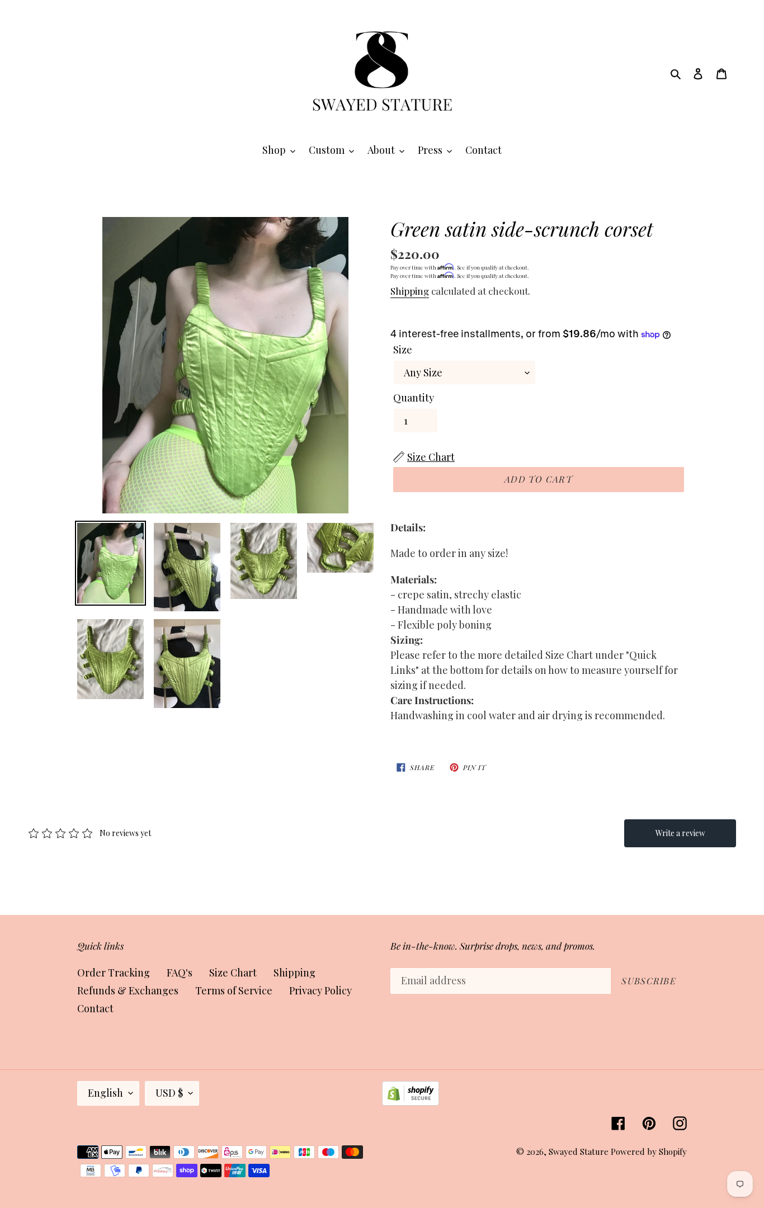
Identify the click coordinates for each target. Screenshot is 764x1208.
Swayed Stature (579, 1151)
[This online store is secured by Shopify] (410, 1101)
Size (402, 349)
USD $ (169, 1093)
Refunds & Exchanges (127, 990)
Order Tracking (113, 972)
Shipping (409, 291)
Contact (95, 1008)
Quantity (413, 397)
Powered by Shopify (649, 1151)
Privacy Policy (320, 990)
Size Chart (233, 972)
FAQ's (179, 972)
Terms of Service (233, 990)
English (105, 1093)
